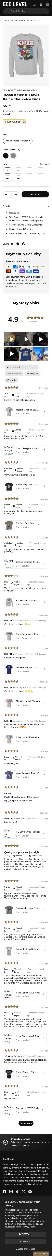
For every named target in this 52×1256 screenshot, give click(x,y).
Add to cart (35, 194)
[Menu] (47, 4)
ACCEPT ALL (25, 1234)
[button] (41, 4)
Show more (26, 1123)
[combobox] (26, 11)
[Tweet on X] (12, 244)
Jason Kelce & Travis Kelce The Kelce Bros (25, 20)
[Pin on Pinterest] (24, 244)
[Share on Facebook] (18, 244)
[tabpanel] (26, 746)
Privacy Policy (29, 1226)
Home (5, 20)
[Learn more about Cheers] (14, 121)
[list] (26, 55)
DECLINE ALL (25, 1241)
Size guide (44, 164)
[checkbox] (11, 380)
